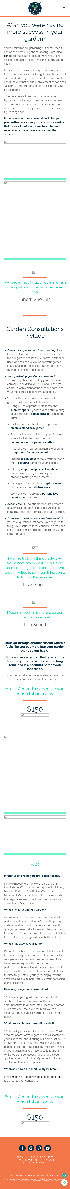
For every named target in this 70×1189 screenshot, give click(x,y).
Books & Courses (42, 1157)
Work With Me (28, 1160)
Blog (19, 1157)
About (50, 1160)
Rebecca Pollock (19, 1181)
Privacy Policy (37, 1162)
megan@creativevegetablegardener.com (35, 1175)
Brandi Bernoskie (50, 1181)
